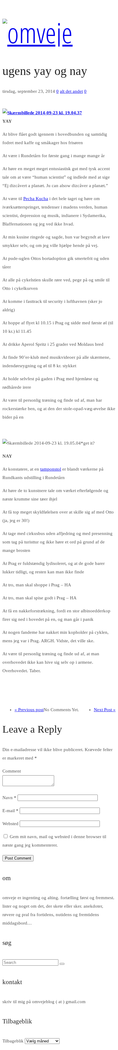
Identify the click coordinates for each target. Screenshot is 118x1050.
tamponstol (50, 469)
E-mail (10, 810)
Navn (9, 797)
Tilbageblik (13, 1041)
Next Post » (105, 709)
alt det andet (71, 91)
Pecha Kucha (35, 198)
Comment (11, 771)
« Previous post (29, 709)
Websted (10, 823)
